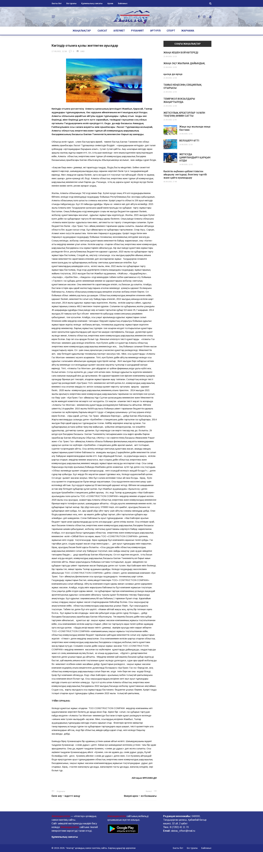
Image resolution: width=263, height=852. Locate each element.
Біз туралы (71, 3)
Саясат (102, 30)
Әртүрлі (155, 30)
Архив (110, 3)
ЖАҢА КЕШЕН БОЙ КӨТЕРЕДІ (180, 52)
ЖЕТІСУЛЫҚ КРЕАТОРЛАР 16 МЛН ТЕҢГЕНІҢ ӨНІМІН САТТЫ (184, 114)
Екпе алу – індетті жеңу (66, 796)
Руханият (137, 30)
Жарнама (187, 30)
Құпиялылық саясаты (92, 3)
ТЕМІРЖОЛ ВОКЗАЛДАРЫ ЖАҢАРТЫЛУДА (179, 100)
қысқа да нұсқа (172, 74)
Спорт (171, 30)
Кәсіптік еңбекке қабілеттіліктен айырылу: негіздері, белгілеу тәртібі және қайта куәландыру (185, 174)
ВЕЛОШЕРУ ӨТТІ (189, 140)
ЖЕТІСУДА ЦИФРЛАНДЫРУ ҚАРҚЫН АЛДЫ (194, 157)
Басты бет (57, 3)
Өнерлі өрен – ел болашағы (140, 796)
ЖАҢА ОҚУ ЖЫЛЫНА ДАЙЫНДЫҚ (184, 63)
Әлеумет (119, 30)
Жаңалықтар (82, 30)
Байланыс (123, 3)
